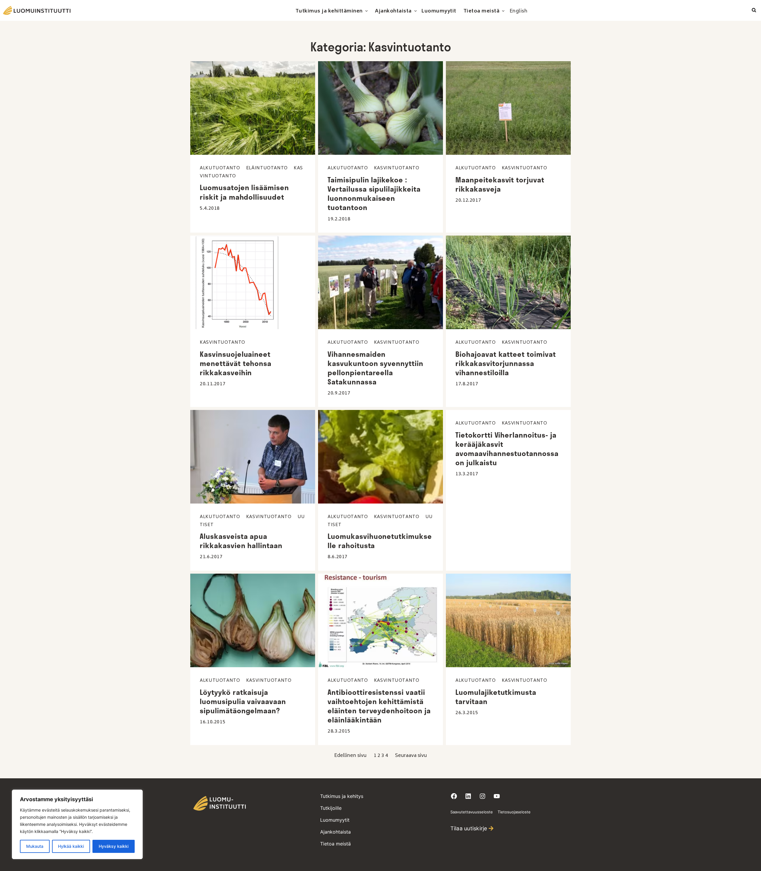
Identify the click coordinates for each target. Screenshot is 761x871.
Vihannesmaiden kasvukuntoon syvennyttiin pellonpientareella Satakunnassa (375, 368)
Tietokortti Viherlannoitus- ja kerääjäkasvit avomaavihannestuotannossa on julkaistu (507, 448)
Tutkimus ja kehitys (341, 796)
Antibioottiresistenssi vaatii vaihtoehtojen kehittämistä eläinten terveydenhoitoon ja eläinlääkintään (379, 706)
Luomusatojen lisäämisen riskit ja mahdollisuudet (244, 192)
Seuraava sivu (411, 755)
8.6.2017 (338, 557)
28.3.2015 (339, 731)
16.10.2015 (212, 722)
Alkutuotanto (220, 168)
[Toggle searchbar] (754, 10)
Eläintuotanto (267, 168)
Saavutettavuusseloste (471, 812)
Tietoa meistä (335, 844)
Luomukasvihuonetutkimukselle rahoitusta (380, 541)
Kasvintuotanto (396, 168)
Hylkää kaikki (71, 846)
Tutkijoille (331, 808)
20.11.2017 (212, 384)
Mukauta (34, 846)
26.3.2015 (466, 713)
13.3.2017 (466, 474)
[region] (77, 824)
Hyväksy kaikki (113, 846)
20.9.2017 (339, 393)
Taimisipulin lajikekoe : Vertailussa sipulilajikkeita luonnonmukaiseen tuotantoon (374, 193)
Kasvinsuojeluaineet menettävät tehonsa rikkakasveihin (235, 363)
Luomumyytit (335, 820)
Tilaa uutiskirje (468, 828)
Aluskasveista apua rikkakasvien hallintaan (241, 541)
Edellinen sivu (350, 755)
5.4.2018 (210, 208)
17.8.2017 (466, 384)
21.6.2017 (211, 557)
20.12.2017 (468, 200)
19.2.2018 (339, 219)
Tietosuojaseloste (514, 812)
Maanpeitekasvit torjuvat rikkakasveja (499, 184)
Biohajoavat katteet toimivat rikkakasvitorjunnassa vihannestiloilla (505, 363)
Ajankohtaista (335, 832)
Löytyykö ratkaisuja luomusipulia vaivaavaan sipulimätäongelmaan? (243, 701)
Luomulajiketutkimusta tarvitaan (495, 697)
